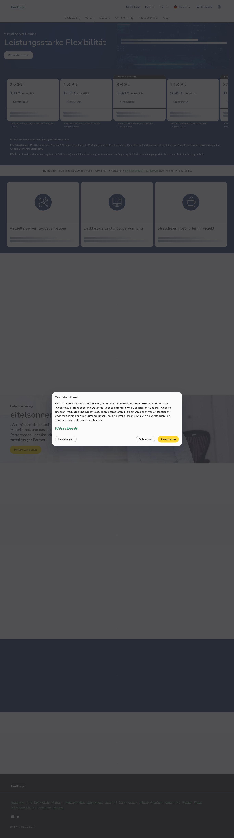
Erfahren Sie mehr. (66, 428)
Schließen (145, 439)
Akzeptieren (168, 439)
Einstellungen (65, 439)
